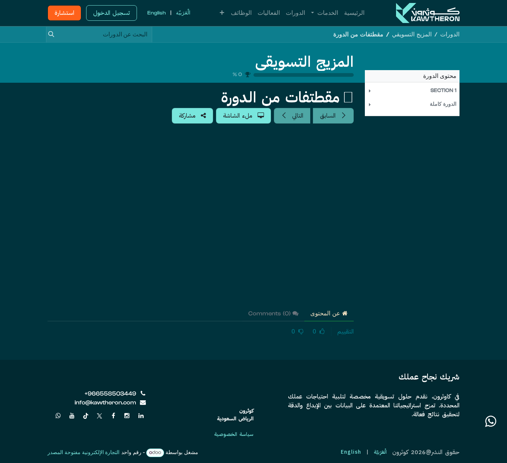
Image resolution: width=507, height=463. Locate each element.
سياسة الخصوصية (234, 434)
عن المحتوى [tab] (326, 313)
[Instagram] (127, 416)
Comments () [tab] (270, 313)
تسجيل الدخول (111, 13)
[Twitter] (99, 416)
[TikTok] (86, 416)
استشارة (64, 13)
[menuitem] (354, 13)
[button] (412, 90)
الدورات (449, 34)
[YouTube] (72, 416)
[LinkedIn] (141, 416)
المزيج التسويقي (304, 62)
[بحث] (53, 34)
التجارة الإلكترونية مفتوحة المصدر (84, 453)
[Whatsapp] (58, 416)
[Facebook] (113, 416)
